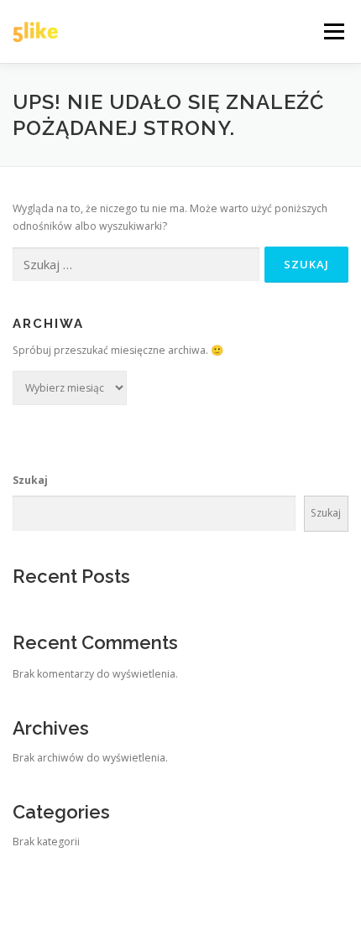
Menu (333, 31)
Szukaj (30, 480)
